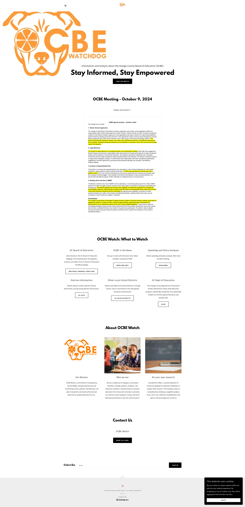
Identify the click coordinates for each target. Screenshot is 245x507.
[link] (122, 5)
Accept (223, 500)
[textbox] (122, 465)
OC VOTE (81, 295)
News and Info (122, 265)
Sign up (175, 465)
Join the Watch (122, 81)
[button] (65, 6)
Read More (163, 265)
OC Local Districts (122, 298)
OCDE (163, 304)
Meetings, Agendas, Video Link (82, 271)
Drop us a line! (122, 440)
